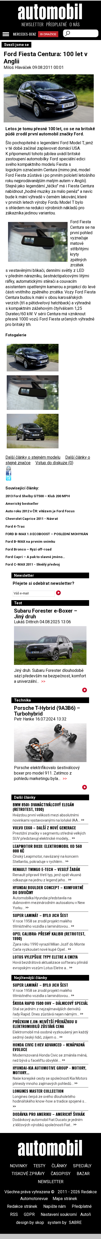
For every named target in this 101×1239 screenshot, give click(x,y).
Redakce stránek (22, 1206)
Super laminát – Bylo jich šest (40, 915)
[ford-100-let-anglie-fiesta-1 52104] (33, 357)
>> (43, 681)
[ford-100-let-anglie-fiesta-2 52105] (33, 431)
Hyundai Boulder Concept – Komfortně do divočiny (48, 889)
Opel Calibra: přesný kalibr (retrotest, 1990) (49, 936)
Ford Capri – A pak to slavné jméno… (35, 557)
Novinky (18, 1165)
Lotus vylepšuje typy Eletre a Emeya (45, 957)
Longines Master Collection (38, 1091)
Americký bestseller (22, 504)
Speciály (82, 1165)
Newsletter (32, 24)
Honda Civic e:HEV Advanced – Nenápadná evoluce (49, 1047)
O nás (74, 24)
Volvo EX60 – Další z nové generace (44, 827)
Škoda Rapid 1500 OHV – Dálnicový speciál (50, 1003)
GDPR (29, 1214)
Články (59, 1165)
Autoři (85, 1214)
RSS (14, 1214)
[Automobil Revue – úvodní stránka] (50, 40)
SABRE (75, 1222)
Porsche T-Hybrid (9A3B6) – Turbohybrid (47, 711)
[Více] (84, 691)
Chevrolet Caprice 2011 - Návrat (31, 519)
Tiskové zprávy (28, 1173)
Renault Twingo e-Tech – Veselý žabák (46, 869)
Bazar (83, 1173)
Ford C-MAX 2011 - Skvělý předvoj (32, 564)
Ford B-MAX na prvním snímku (30, 541)
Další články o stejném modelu (32, 457)
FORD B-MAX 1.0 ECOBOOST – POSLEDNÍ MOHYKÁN (46, 534)
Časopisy (60, 1173)
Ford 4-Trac (15, 526)
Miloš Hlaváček (17, 67)
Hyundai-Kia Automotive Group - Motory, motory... (49, 1070)
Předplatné (56, 24)
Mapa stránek (65, 1198)
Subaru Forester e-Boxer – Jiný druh (45, 614)
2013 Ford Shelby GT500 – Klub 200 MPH (37, 496)
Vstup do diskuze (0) (54, 462)
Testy (39, 1165)
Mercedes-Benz (24, 34)
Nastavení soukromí (59, 1214)
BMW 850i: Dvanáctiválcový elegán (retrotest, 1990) (43, 807)
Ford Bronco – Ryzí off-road (28, 549)
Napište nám (54, 1206)
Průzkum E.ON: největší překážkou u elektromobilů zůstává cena (45, 1024)
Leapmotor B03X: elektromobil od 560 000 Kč (47, 848)
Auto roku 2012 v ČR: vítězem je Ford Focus (40, 511)
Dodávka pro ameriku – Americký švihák (49, 1114)
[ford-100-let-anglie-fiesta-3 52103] (33, 392)
